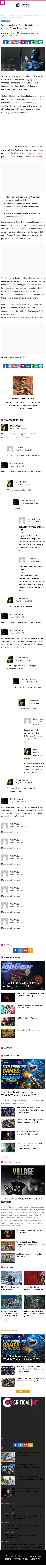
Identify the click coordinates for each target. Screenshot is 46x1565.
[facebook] (5, 42)
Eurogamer (37, 156)
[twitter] (10, 42)
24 (17, 36)
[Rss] (30, 950)
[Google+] (25, 950)
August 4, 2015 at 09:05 (18, 428)
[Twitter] (20, 950)
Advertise (35, 1556)
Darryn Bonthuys (9, 33)
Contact (23, 1556)
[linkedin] (27, 42)
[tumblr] (32, 42)
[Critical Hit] (23, 3)
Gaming (11, 15)
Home (3, 15)
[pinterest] (23, 42)
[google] (14, 42)
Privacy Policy (21, 1558)
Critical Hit (11, 1556)
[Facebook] (15, 950)
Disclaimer (36, 1558)
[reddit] (18, 42)
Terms (8, 1558)
